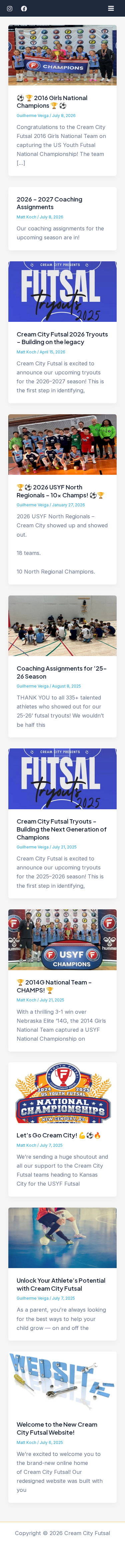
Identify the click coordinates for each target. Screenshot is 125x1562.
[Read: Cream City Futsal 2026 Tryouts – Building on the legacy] (62, 291)
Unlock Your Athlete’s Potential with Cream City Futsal (61, 1284)
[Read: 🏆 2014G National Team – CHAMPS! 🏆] (62, 939)
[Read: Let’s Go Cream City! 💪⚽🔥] (62, 1092)
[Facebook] (24, 9)
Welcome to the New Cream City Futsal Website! (57, 1428)
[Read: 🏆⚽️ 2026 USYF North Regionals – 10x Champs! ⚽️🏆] (62, 444)
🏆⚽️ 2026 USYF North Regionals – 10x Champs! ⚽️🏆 (61, 491)
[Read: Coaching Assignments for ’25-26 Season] (62, 625)
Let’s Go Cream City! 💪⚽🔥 (59, 1135)
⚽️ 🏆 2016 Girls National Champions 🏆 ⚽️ (52, 101)
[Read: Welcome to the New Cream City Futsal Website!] (62, 1381)
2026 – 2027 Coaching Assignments (49, 203)
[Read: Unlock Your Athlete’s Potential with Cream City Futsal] (62, 1237)
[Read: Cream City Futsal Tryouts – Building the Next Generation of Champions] (62, 778)
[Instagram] (10, 9)
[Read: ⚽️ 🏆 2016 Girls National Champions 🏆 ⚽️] (62, 54)
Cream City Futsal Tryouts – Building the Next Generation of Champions (62, 829)
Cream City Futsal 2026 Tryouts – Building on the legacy (62, 338)
